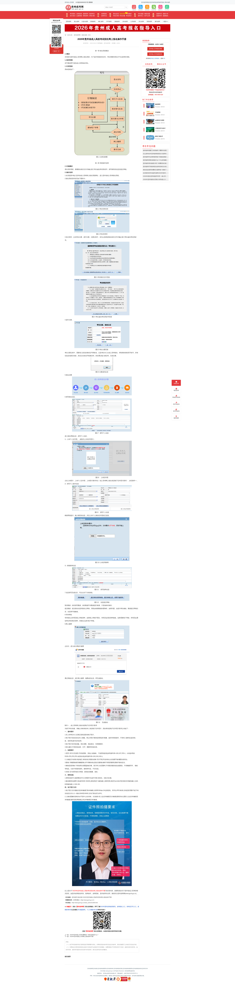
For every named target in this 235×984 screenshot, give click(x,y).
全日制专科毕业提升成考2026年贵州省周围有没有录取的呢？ (162, 173)
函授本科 (159, 15)
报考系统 (122, 13)
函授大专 (165, 13)
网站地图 (167, 2)
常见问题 (122, 15)
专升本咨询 (176, 411)
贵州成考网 (77, 35)
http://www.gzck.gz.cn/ (87, 900)
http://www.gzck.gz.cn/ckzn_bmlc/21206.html (85, 902)
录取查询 (85, 15)
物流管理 (157, 104)
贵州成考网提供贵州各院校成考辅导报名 (152, 2)
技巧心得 (147, 15)
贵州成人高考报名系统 (155, 48)
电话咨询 (176, 390)
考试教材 (129, 13)
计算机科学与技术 (160, 128)
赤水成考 (125, 21)
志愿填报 (79, 15)
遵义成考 (76, 21)
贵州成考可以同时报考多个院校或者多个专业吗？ (158, 157)
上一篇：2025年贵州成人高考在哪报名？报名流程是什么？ (81, 934)
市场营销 (157, 112)
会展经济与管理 (159, 120)
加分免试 (72, 15)
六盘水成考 (85, 21)
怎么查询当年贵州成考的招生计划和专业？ (156, 153)
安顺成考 (92, 21)
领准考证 (92, 13)
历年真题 (140, 13)
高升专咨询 (176, 404)
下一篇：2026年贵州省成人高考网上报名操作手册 (79, 936)
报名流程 (84, 35)
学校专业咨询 (176, 397)
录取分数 (92, 15)
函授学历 (159, 13)
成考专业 (104, 15)
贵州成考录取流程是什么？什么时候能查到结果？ (158, 160)
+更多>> (165, 21)
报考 (110, 15)
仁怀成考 (133, 21)
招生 (98, 15)
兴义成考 (141, 21)
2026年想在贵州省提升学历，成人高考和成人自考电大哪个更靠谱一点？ (165, 176)
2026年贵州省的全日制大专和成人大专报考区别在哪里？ (160, 179)
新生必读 (116, 13)
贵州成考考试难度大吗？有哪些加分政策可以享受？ (159, 163)
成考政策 (79, 13)
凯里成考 (149, 21)
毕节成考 (109, 21)
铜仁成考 (100, 21)
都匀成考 (157, 21)
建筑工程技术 (159, 136)
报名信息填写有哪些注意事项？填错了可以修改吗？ (159, 169)
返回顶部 (176, 418)
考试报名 (72, 13)
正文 (89, 35)
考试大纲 (116, 15)
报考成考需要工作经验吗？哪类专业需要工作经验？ (159, 150)
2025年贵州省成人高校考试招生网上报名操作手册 (97, 897)
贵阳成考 (68, 21)
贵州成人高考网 (69, 2)
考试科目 (129, 15)
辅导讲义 (140, 15)
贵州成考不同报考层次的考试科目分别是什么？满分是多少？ (161, 166)
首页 (67, 15)
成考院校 (104, 13)
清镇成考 (117, 21)
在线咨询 (176, 383)
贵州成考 (74, 897)
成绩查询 (85, 13)
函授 (153, 15)
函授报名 (165, 15)
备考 (135, 15)
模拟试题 (147, 13)
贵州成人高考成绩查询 (155, 54)
